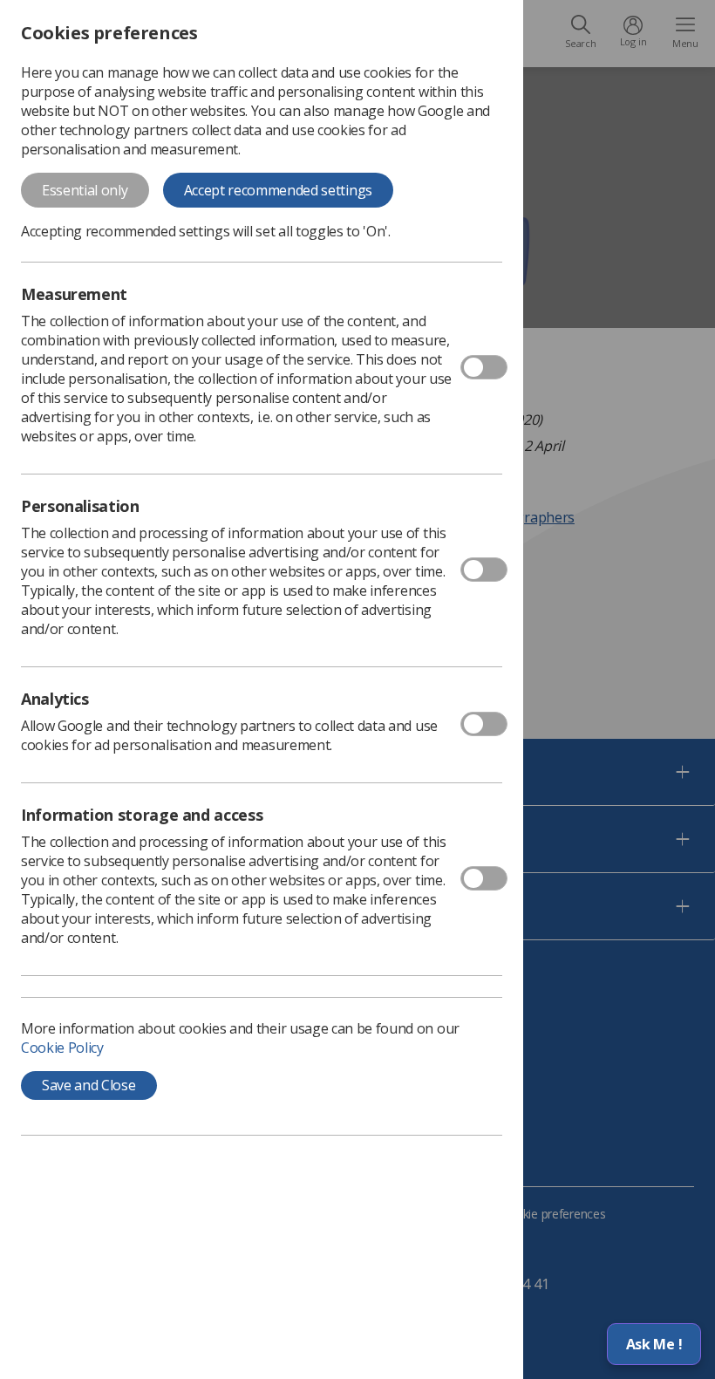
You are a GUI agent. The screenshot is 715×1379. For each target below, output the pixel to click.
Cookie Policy (62, 1047)
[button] (654, 1344)
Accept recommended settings (278, 190)
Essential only (85, 190)
